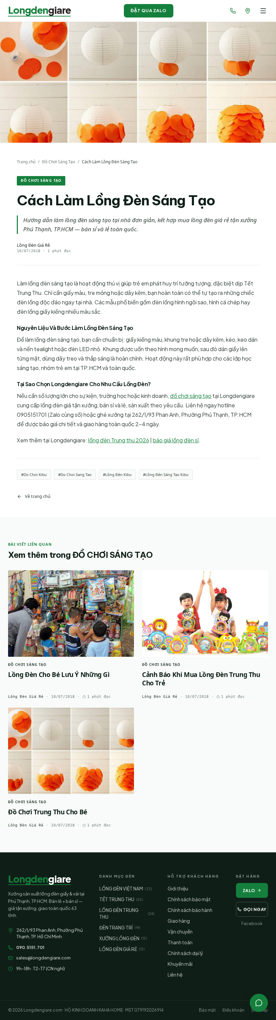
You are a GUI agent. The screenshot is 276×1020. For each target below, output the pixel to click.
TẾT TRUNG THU (121, 899)
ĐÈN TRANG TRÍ (119, 927)
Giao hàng (179, 921)
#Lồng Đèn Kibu (117, 474)
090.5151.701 (30, 947)
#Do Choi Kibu (34, 474)
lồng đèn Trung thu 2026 (118, 440)
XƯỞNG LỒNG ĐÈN (123, 938)
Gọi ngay (255, 909)
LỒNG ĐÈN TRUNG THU (126, 913)
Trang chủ (26, 162)
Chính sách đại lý (185, 953)
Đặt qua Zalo (149, 10)
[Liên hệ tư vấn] (259, 1003)
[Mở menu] (263, 10)
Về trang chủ (37, 496)
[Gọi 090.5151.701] (233, 11)
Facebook (252, 923)
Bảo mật (207, 1010)
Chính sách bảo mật (189, 899)
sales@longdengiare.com (43, 957)
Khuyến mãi (180, 964)
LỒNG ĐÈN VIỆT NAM (125, 888)
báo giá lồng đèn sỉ (176, 440)
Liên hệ (175, 975)
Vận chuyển (180, 931)
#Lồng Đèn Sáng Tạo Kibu (165, 474)
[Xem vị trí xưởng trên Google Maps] (247, 11)
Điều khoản (233, 1010)
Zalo (249, 890)
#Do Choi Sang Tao (75, 474)
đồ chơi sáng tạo (190, 395)
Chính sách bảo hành (190, 910)
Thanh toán (180, 942)
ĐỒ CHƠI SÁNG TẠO (41, 180)
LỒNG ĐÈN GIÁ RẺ (121, 949)
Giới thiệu (178, 888)
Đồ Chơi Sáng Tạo (58, 162)
